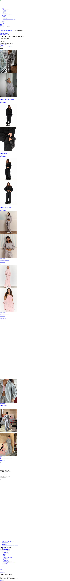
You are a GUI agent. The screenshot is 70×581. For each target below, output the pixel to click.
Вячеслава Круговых (6, 549)
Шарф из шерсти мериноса (4, 34)
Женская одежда (4, 30)
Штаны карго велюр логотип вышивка (7, 99)
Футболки (4, 11)
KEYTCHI (3, 547)
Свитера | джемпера (6, 9)
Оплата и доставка (5, 560)
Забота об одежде (4, 44)
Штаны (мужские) (5, 14)
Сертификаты (5, 18)
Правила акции (5, 563)
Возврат (4, 16)
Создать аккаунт (2, 572)
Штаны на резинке (3, 153)
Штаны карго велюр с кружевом (6, 458)
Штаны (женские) (9, 30)
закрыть (1, 569)
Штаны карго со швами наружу (5, 207)
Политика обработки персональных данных (9, 19)
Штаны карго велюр (3, 405)
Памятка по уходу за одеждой (7, 17)
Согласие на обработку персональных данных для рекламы (10, 545)
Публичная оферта (4, 544)
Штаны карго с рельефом (4, 314)
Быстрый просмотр (2, 258)
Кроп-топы (4, 12)
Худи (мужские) (5, 13)
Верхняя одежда (5, 552)
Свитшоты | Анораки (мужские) (7, 557)
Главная (1, 30)
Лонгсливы (4, 10)
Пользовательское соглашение (6, 543)
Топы (4, 555)
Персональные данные (5, 542)
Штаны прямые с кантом (4, 260)
